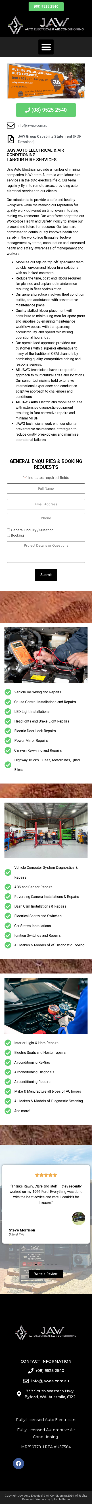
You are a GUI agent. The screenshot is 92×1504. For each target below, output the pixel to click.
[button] (46, 47)
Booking (17, 535)
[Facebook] (18, 1463)
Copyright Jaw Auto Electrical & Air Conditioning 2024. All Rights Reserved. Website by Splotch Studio (46, 1497)
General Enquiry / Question (32, 530)
